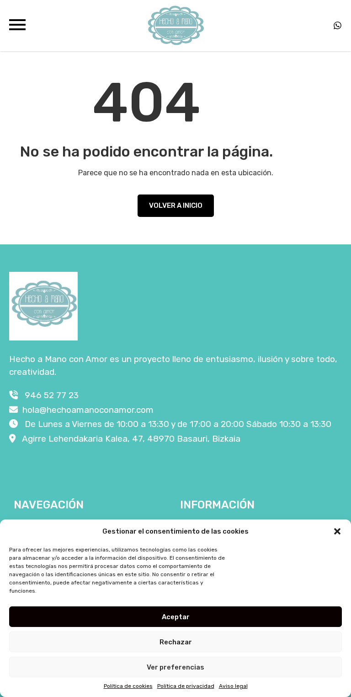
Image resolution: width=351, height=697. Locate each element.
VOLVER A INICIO (175, 205)
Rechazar (176, 642)
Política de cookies (128, 686)
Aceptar (176, 617)
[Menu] (17, 25)
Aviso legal (233, 686)
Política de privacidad (185, 686)
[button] (337, 531)
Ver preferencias (175, 667)
